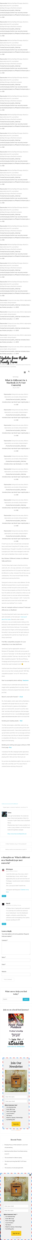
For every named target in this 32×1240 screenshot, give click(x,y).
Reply (4, 896)
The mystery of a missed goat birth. (14, 1168)
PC (27, 807)
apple (8, 807)
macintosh (23, 807)
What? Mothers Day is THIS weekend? (16, 844)
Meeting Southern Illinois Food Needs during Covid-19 (16, 1153)
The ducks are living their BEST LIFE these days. (15, 1163)
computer (12, 807)
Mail (21, 721)
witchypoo (9, 869)
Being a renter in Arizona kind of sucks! (15, 849)
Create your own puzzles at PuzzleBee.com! (10, 803)
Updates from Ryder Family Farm (13, 359)
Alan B (8, 903)
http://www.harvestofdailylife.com (17, 834)
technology (15, 377)
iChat (21, 697)
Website (4, 972)
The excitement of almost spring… (14, 1157)
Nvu (10, 747)
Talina (9, 813)
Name (4, 957)
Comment (5, 940)
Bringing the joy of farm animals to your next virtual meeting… (16, 1146)
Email (4, 964)
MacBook (17, 807)
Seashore (26, 680)
